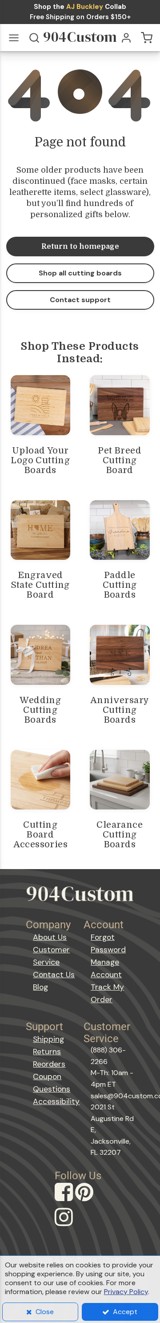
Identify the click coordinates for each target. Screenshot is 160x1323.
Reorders (49, 1064)
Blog (40, 987)
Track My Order (107, 993)
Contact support (80, 299)
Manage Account (106, 968)
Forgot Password (108, 943)
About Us (50, 937)
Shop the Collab (80, 7)
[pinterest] (85, 1200)
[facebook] (65, 1200)
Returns (47, 1051)
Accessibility (54, 1101)
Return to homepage (80, 247)
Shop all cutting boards (80, 273)
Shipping (48, 1039)
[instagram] (65, 1225)
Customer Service (51, 956)
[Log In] (126, 38)
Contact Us (54, 974)
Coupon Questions (51, 1083)
